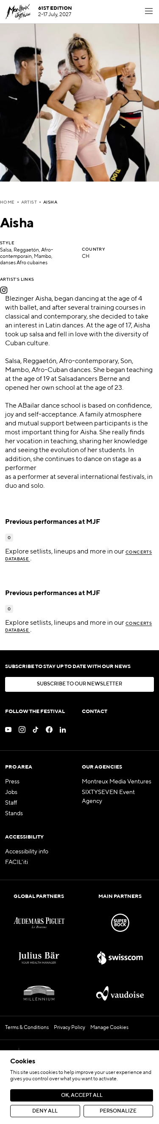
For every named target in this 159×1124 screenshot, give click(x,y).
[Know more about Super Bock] (120, 923)
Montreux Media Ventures (116, 782)
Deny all (45, 1111)
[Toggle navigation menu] (149, 12)
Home (7, 202)
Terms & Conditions (27, 1027)
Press (12, 782)
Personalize (118, 1111)
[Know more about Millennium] (39, 993)
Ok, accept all (82, 1095)
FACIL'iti (16, 862)
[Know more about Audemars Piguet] (39, 923)
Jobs (11, 792)
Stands (14, 813)
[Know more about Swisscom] (120, 958)
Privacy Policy (69, 1027)
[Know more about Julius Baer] (39, 958)
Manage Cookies (109, 1027)
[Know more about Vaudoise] (120, 993)
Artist (29, 202)
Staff (11, 803)
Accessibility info (26, 852)
